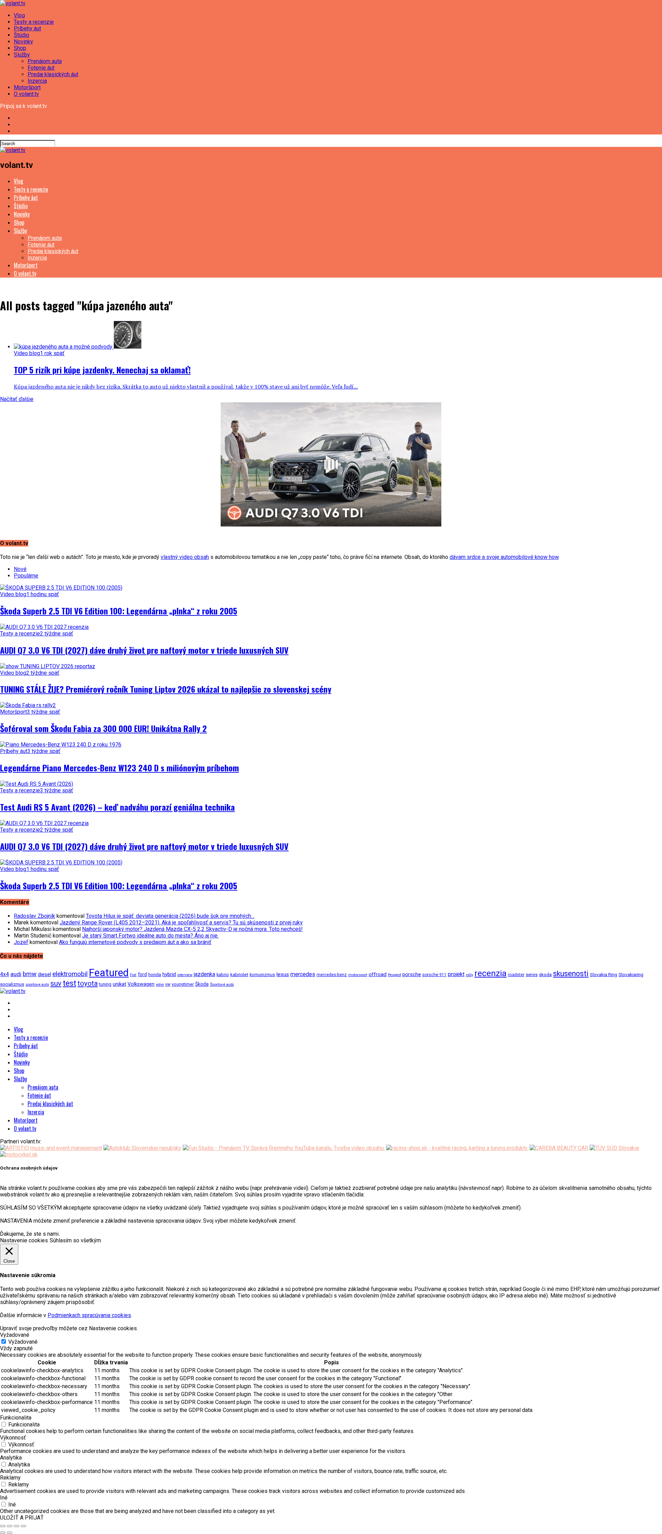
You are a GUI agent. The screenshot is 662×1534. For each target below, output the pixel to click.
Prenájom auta (45, 61)
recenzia (490, 973)
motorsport (357, 974)
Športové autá (222, 984)
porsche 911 (434, 974)
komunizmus (262, 974)
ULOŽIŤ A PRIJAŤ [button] (22, 1517)
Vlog (19, 15)
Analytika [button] (11, 1457)
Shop (20, 48)
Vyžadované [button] (14, 1335)
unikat (119, 984)
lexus (283, 974)
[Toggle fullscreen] (16, 1526)
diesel (44, 974)
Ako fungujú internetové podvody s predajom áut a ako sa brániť (135, 942)
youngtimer (183, 984)
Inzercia (37, 81)
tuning (105, 984)
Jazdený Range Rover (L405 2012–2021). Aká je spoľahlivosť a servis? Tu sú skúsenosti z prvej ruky (181, 922)
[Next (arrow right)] (9, 1533)
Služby (22, 54)
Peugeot (394, 975)
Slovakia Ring (603, 974)
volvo (160, 984)
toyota (88, 983)
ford (142, 974)
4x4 (4, 974)
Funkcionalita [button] (15, 1417)
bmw (30, 973)
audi (15, 974)
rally (469, 975)
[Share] (9, 1526)
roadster (516, 974)
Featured (109, 973)
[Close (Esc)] (3, 1526)
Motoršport (27, 87)
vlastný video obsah (185, 557)
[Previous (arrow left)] (3, 1533)
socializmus (12, 984)
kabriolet (239, 974)
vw (167, 984)
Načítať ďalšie (16, 399)
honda (154, 974)
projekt (456, 974)
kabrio (223, 974)
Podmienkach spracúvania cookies (89, 1315)
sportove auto (37, 984)
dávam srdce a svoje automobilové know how (504, 557)
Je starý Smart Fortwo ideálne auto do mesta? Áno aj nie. (150, 935)
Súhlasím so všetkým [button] (75, 1240)
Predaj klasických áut (53, 74)
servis (532, 974)
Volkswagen (141, 984)
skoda (545, 974)
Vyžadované (23, 1342)
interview (184, 975)
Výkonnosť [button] (13, 1437)
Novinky (23, 41)
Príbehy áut (27, 28)
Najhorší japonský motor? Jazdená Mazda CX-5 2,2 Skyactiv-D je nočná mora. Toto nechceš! (192, 929)
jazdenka (204, 974)
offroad (378, 974)
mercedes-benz (332, 974)
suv (55, 983)
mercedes (302, 974)
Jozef (21, 942)
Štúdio (21, 35)
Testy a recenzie (34, 22)
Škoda (202, 984)
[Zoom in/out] (23, 1526)
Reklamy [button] (10, 1477)
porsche (411, 974)
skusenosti (571, 973)
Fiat (133, 975)
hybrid (169, 974)
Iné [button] (4, 1497)
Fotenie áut (41, 67)
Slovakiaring (631, 974)
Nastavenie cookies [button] (24, 1240)
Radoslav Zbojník (34, 916)
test (69, 983)
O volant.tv (26, 94)
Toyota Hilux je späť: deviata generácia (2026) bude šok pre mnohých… (170, 916)
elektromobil (70, 974)
